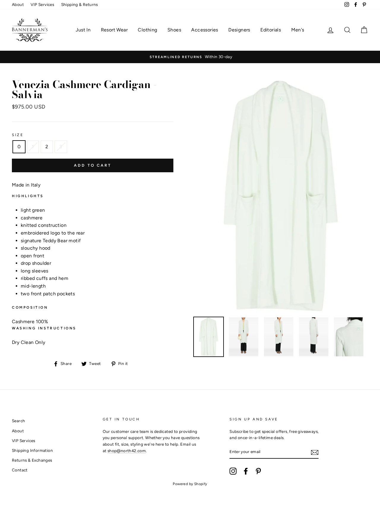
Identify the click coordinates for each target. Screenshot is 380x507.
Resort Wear (114, 30)
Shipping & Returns (79, 4)
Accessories (204, 30)
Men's (297, 30)
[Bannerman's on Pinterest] (258, 471)
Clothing (147, 30)
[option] (190, 57)
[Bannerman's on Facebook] (245, 471)
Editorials (270, 30)
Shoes (174, 30)
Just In (83, 30)
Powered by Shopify (190, 484)
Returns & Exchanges (32, 460)
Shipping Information (32, 450)
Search (18, 420)
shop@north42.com (126, 450)
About (18, 4)
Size (17, 135)
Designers (239, 30)
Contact (20, 470)
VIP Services (42, 4)
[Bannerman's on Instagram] (233, 471)
